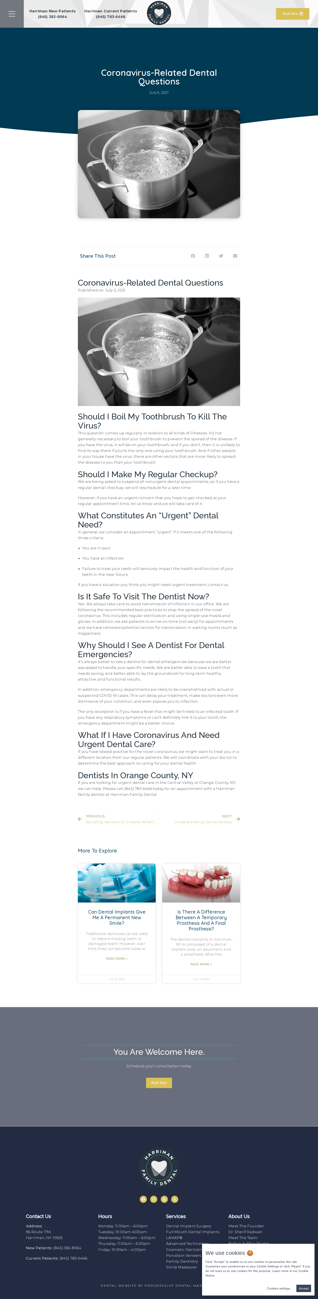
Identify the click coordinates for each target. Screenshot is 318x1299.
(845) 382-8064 (67, 1248)
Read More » (116, 958)
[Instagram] (153, 1199)
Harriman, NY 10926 (44, 1238)
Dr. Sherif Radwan (245, 1232)
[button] (159, 1083)
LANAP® (174, 1238)
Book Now (290, 14)
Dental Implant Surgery (188, 1226)
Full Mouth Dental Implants (192, 1232)
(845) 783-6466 (73, 1258)
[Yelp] (174, 1199)
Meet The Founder (246, 1226)
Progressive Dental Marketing (181, 1286)
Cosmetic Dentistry (185, 1249)
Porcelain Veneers (183, 1255)
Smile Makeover (181, 1267)
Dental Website (119, 1286)
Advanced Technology (187, 1243)
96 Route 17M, (38, 1232)
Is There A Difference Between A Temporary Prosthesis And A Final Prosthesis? (201, 920)
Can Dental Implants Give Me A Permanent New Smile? (117, 917)
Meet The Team (243, 1238)
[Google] (164, 1199)
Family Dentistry (182, 1261)
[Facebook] (143, 1199)
